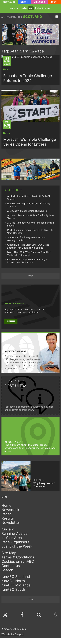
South (54, 2)
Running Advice (14, 533)
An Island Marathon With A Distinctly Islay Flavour (30, 217)
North (24, 2)
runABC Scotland (15, 576)
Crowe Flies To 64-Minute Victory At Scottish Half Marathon (27, 261)
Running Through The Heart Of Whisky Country (28, 205)
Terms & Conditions (17, 557)
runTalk (7, 529)
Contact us (10, 566)
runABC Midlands (16, 585)
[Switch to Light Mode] (56, 615)
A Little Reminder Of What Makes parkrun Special (30, 224)
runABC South (13, 589)
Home (6, 505)
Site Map (8, 553)
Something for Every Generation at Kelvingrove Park (26, 239)
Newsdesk (10, 510)
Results (7, 518)
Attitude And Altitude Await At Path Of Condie (28, 198)
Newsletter (10, 522)
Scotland (9, 2)
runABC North (13, 581)
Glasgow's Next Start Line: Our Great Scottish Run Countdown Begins (28, 246)
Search (7, 570)
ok (30, 8)
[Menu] (57, 16)
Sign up (11, 321)
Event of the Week (16, 546)
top (30, 276)
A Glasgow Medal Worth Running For (27, 210)
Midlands (39, 2)
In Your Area (11, 538)
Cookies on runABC (17, 561)
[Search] (39, 615)
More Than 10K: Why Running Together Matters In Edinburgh (29, 254)
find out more (42, 8)
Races (6, 514)
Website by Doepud (12, 634)
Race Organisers (15, 542)
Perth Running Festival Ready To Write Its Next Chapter (30, 231)
